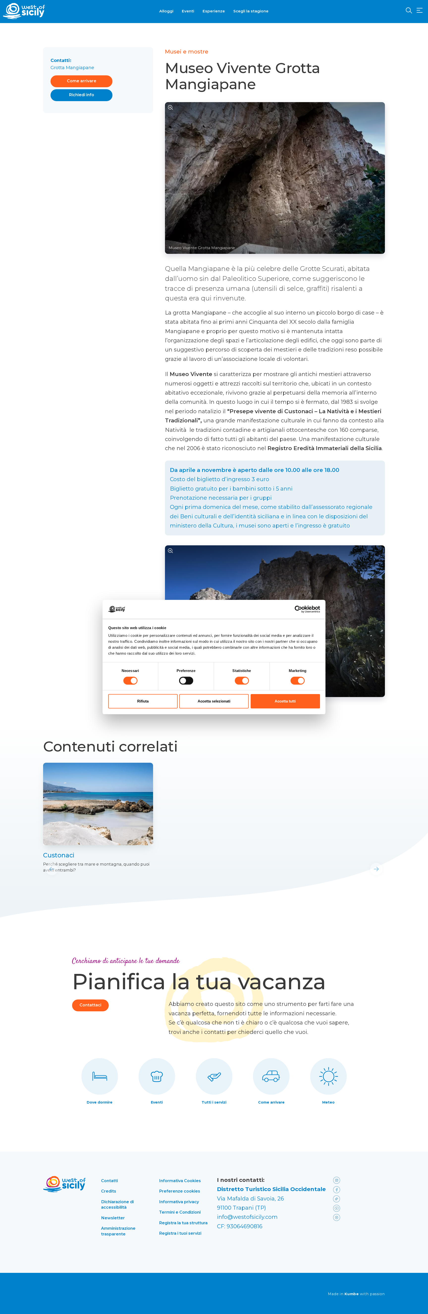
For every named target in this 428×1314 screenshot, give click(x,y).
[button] (419, 10)
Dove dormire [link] (99, 1102)
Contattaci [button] (90, 1005)
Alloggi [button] (166, 11)
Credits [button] (108, 1191)
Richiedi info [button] (81, 94)
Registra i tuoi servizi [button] (180, 1233)
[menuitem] (166, 11)
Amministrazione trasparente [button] (118, 1231)
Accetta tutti (285, 701)
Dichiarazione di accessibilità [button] (117, 1204)
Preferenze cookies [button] (179, 1191)
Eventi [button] (188, 11)
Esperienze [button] (214, 11)
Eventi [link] (157, 1102)
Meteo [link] (328, 1102)
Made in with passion (356, 1294)
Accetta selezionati (214, 701)
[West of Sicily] (24, 11)
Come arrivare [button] (81, 81)
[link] (98, 804)
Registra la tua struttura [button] (183, 1222)
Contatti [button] (109, 1180)
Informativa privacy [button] (179, 1201)
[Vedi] (170, 107)
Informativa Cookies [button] (180, 1180)
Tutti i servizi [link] (214, 1102)
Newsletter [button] (113, 1217)
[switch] (186, 681)
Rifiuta (143, 701)
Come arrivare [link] (271, 1102)
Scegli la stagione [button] (250, 11)
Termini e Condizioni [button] (180, 1212)
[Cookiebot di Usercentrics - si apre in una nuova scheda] (298, 609)
